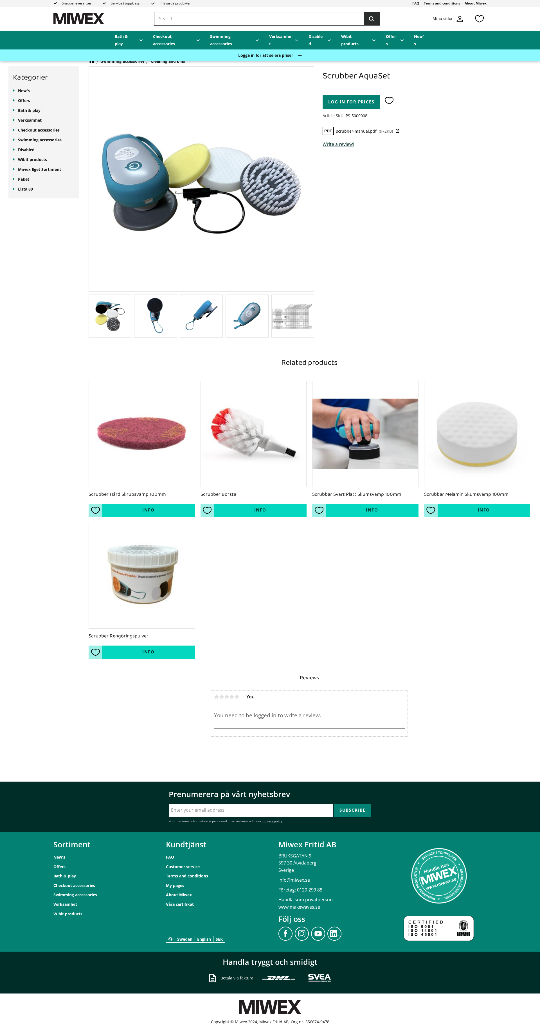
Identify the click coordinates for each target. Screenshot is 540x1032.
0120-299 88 (309, 890)
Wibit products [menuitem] (350, 40)
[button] (479, 19)
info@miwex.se (294, 880)
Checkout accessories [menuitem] (164, 40)
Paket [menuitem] (23, 179)
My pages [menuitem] (175, 885)
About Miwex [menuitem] (476, 3)
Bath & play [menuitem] (121, 40)
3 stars (226, 696)
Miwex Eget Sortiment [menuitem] (39, 169)
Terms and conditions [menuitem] (442, 3)
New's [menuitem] (419, 40)
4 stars (231, 696)
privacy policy (272, 821)
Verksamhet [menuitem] (280, 40)
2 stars (221, 696)
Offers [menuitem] (391, 40)
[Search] (371, 18)
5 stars (236, 696)
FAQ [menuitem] (415, 3)
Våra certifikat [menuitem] (180, 904)
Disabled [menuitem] (316, 40)
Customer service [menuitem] (183, 866)
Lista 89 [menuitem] (25, 189)
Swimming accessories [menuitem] (221, 40)
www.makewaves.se (299, 907)
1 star (216, 696)
